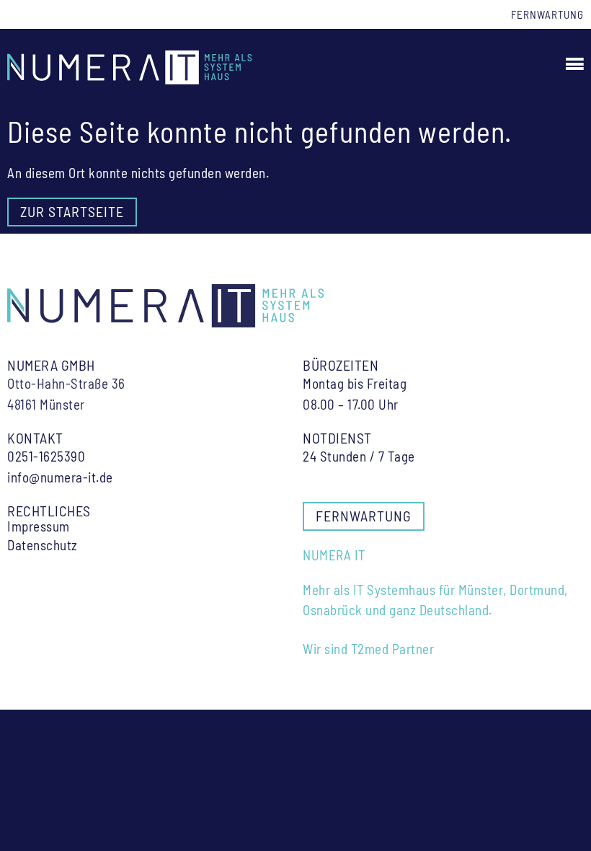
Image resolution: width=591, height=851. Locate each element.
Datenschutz (42, 545)
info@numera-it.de (60, 477)
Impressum (38, 526)
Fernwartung (547, 14)
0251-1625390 (46, 456)
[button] (573, 64)
